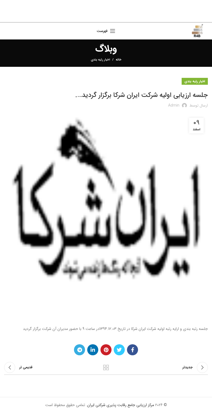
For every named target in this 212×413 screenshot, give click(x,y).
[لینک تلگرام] (92, 16)
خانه (118, 60)
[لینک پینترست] (106, 16)
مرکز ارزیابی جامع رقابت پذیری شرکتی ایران (120, 405)
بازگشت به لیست (106, 367)
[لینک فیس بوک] (120, 16)
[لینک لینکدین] (99, 16)
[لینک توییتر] (113, 16)
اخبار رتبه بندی (100, 59)
